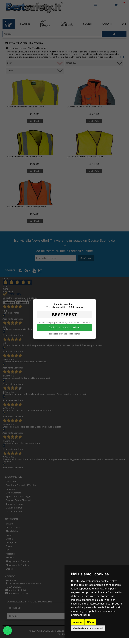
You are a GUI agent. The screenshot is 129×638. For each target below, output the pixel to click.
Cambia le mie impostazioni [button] (88, 628)
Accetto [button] (77, 622)
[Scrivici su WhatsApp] (7, 630)
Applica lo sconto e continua (64, 327)
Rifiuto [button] (90, 622)
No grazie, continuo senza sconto (64, 334)
